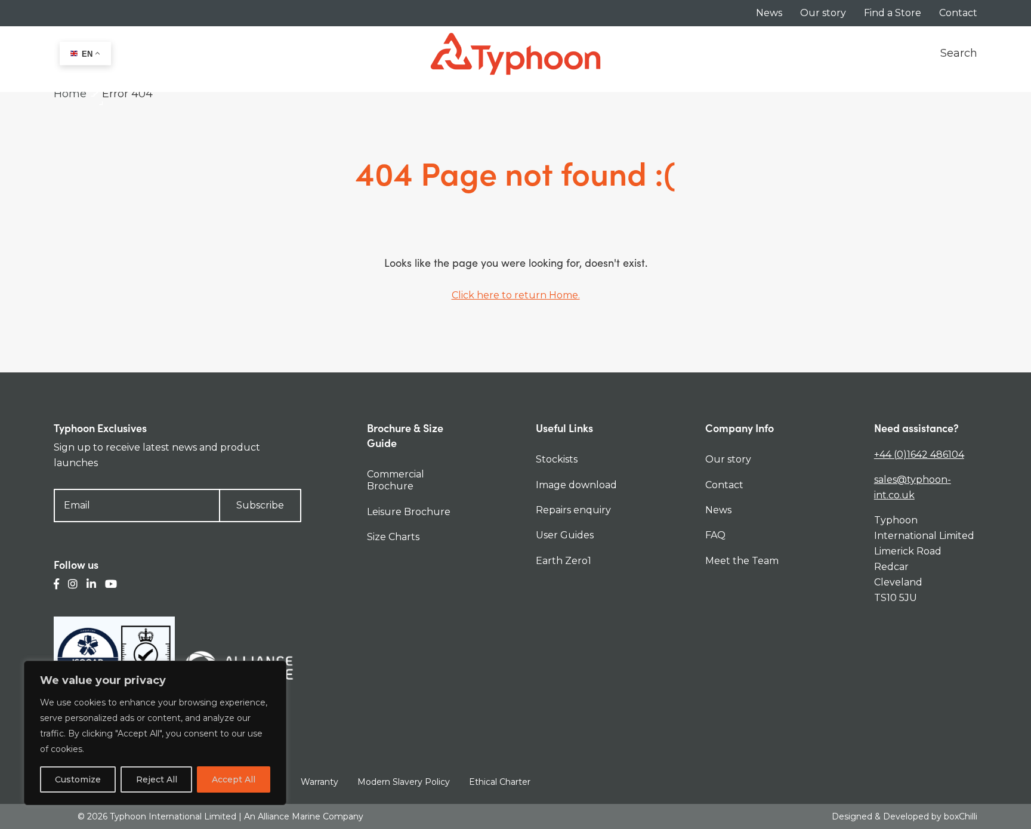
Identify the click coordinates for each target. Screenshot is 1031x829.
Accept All (233, 779)
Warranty (319, 782)
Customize (78, 779)
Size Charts (393, 537)
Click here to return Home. (516, 295)
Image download (576, 485)
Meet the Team (742, 560)
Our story (823, 13)
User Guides (565, 535)
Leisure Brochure (408, 511)
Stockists (557, 459)
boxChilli (960, 816)
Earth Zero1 (563, 560)
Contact (958, 13)
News (769, 13)
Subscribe (260, 505)
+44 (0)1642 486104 (919, 454)
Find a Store (892, 13)
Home (70, 93)
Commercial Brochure (395, 480)
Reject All (156, 779)
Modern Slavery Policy (403, 782)
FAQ (715, 535)
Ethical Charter (499, 782)
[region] (155, 733)
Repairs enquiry (573, 510)
